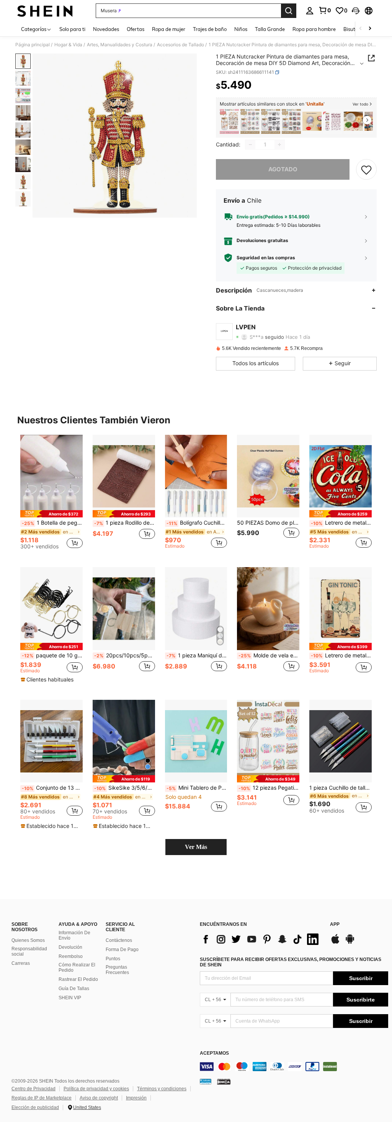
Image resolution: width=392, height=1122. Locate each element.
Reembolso (71, 956)
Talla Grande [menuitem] (270, 29)
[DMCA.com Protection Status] (223, 1081)
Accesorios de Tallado (180, 44)
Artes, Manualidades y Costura (119, 44)
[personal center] (309, 10)
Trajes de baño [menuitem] (210, 29)
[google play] (350, 942)
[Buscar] (288, 10)
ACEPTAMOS (214, 1053)
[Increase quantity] (279, 144)
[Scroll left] (360, 28)
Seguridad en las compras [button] (266, 257)
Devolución (70, 947)
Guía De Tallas (74, 988)
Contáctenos (119, 940)
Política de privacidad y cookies (96, 1088)
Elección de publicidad (35, 1107)
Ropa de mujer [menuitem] (168, 29)
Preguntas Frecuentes (117, 969)
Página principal (32, 44)
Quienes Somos (28, 940)
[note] (51, 513)
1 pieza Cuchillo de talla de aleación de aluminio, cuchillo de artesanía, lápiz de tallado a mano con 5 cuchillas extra (340, 788)
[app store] (335, 942)
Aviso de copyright (99, 1098)
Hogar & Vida (68, 44)
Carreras (20, 963)
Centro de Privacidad (33, 1088)
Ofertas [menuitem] (135, 29)
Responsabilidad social (29, 951)
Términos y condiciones (161, 1088)
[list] (261, 939)
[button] (355, 10)
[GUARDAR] (366, 169)
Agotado (282, 169)
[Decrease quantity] (250, 144)
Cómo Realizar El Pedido (77, 967)
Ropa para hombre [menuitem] (314, 29)
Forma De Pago (122, 949)
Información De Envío (74, 935)
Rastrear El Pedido (78, 979)
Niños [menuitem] (240, 29)
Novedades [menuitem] (106, 29)
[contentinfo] (294, 1066)
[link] (324, 10)
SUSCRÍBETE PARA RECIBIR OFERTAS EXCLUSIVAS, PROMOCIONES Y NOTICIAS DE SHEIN (290, 962)
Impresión (136, 1098)
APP (335, 924)
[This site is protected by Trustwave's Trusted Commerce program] (205, 1081)
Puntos (113, 958)
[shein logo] (45, 10)
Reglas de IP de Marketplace (41, 1098)
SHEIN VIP (70, 997)
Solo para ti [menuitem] (72, 29)
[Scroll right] (369, 28)
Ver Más (196, 847)
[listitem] (229, 121)
